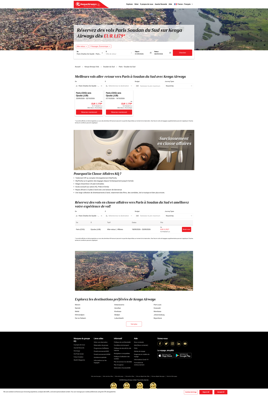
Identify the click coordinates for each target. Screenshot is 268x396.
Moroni (77, 305)
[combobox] (89, 54)
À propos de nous (146, 4)
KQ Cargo (77, 351)
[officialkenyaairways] (172, 343)
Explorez (129, 4)
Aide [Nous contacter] (141, 345)
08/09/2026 (158, 54)
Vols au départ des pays (158, 376)
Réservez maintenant (89, 112)
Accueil (77, 67)
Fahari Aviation (78, 357)
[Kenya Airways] (159, 343)
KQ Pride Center (79, 354)
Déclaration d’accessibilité (122, 368)
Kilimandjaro (79, 315)
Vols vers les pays (96, 376)
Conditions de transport (121, 345)
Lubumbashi (119, 318)
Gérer (136, 4)
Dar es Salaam (80, 318)
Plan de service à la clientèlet (123, 362)
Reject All (206, 392)
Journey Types (169, 81)
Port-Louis (157, 305)
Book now (186, 229)
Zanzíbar (117, 308)
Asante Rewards (161, 4)
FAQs (135, 348)
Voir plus (134, 324)
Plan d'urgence (118, 365)
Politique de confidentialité (122, 342)
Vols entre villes (129, 376)
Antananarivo (119, 305)
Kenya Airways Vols (92, 67)
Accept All (220, 392)
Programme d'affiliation (101, 348)
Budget (137, 81)
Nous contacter (139, 342)
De (77, 51)
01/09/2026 (139, 54)
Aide (170, 4)
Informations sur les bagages (100, 361)
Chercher (182, 53)
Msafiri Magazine (79, 360)
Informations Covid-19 (141, 359)
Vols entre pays (119, 376)
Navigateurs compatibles (122, 353)
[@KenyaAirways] (166, 343)
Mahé (77, 311)
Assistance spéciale (100, 357)
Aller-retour (81, 46)
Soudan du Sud (109, 67)
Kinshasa (117, 311)
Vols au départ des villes (142, 376)
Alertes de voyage (139, 351)
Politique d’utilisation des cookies (122, 358)
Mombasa (157, 311)
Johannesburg (159, 315)
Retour (156, 51)
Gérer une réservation (101, 342)
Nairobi (77, 308)
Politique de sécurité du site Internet (122, 349)
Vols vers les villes (108, 376)
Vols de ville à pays (172, 376)
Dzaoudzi (157, 308)
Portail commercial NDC (101, 351)
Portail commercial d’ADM (102, 354)
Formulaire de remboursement (139, 364)
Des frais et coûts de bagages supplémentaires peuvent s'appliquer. (170, 121)
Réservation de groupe (101, 345)
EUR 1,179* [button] (114, 36)
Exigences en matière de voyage (141, 355)
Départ (137, 51)
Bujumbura (158, 318)
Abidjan (117, 315)
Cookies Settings (190, 392)
